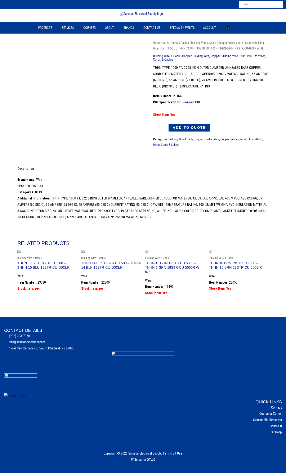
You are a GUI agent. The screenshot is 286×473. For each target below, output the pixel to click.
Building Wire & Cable (203, 43)
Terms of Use (172, 453)
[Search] (280, 4)
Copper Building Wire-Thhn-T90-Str (234, 56)
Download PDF (191, 102)
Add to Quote (189, 127)
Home (156, 43)
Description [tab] (25, 169)
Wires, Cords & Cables (176, 43)
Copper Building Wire (230, 43)
